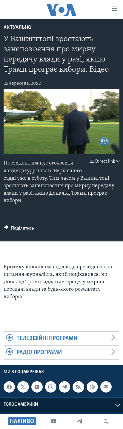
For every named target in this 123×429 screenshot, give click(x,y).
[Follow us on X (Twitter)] (23, 387)
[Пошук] (106, 421)
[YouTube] (53, 421)
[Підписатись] (106, 387)
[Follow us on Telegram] (64, 387)
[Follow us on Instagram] (50, 387)
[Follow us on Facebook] (9, 387)
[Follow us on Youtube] (37, 387)
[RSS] (78, 387)
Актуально (18, 27)
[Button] (19, 229)
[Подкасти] (92, 387)
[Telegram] (79, 421)
